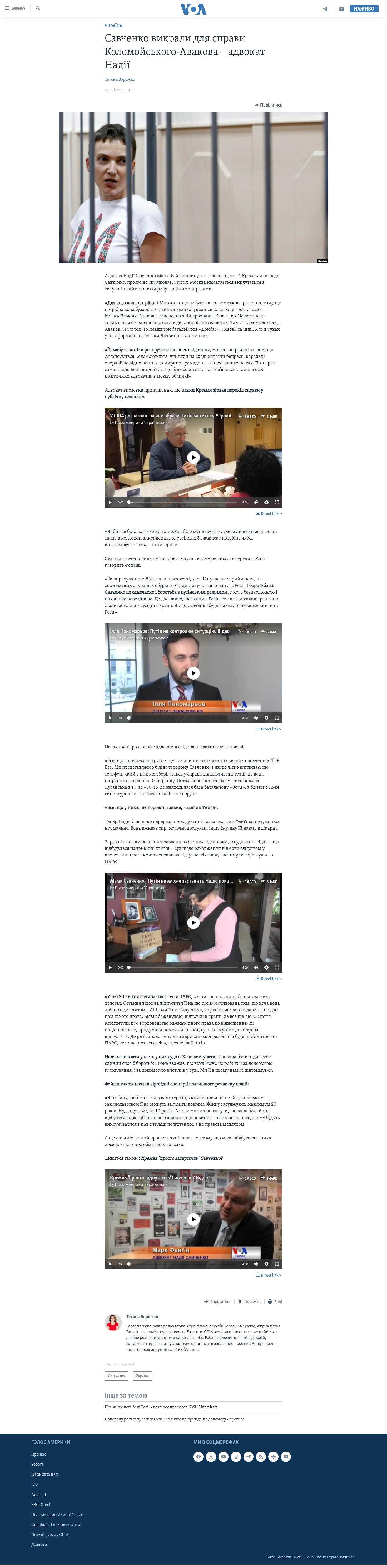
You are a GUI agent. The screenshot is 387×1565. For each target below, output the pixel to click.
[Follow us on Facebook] (199, 1457)
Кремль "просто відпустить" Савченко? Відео (159, 1178)
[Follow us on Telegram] (249, 1457)
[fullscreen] (277, 502)
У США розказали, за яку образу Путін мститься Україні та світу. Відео (187, 416)
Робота (37, 1465)
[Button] (268, 105)
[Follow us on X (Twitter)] (211, 1457)
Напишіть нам (44, 1475)
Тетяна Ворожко (120, 80)
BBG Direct (40, 1505)
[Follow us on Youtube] (224, 1457)
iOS (34, 1485)
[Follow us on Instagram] (236, 1457)
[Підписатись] (286, 1457)
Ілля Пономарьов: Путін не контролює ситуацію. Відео (170, 631)
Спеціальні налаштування (56, 1525)
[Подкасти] (273, 1457)
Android (38, 1495)
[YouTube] (341, 9)
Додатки (39, 1545)
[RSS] (261, 1457)
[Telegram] (325, 9)
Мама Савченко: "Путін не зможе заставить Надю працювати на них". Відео (191, 881)
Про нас (38, 1455)
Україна (113, 26)
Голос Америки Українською (141, 423)
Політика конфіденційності (57, 1515)
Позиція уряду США (49, 1535)
